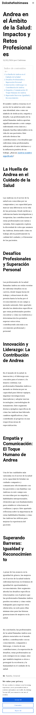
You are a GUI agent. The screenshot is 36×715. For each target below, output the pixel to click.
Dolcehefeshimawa (15, 3)
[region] (18, 696)
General (16, 676)
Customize (18, 705)
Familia (9, 676)
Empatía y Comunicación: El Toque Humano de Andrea (17, 91)
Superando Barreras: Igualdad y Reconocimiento (18, 96)
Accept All (18, 700)
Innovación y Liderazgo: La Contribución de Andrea (16, 86)
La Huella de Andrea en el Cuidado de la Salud (15, 75)
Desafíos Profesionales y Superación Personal (15, 81)
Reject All (18, 711)
